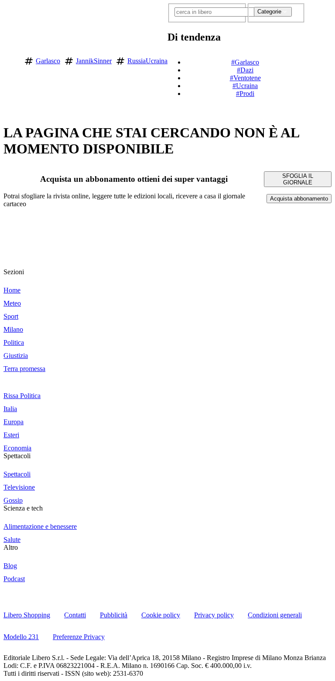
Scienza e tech (23, 508)
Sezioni (13, 272)
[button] (310, 59)
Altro (10, 547)
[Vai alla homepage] (10, 59)
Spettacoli (17, 456)
